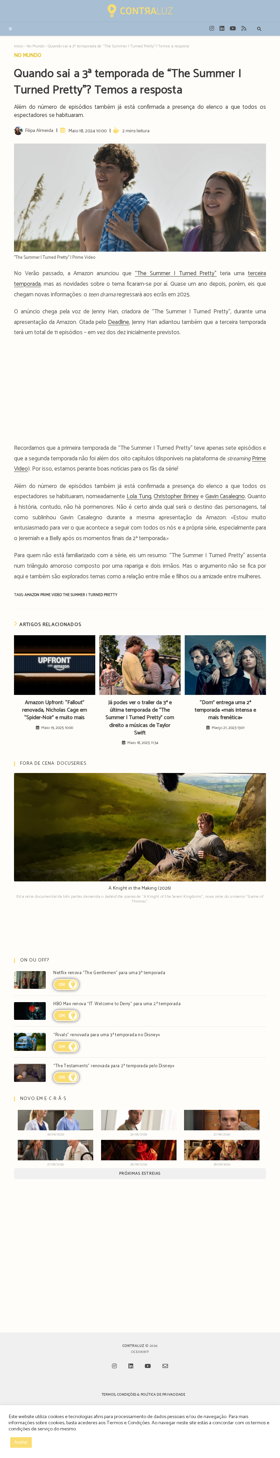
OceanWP (140, 1352)
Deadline (118, 322)
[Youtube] (148, 1367)
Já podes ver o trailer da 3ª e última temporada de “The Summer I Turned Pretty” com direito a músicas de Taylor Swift (140, 718)
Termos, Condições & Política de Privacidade (143, 1394)
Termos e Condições (128, 1423)
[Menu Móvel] (11, 29)
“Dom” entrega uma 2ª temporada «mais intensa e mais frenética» (225, 710)
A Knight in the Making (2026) (140, 888)
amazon (32, 595)
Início (18, 46)
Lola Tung (139, 496)
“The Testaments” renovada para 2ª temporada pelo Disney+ (113, 1066)
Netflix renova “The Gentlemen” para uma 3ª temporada (109, 973)
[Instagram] (114, 1367)
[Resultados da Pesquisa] (259, 29)
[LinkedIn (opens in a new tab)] (222, 29)
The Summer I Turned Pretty (90, 595)
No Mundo (35, 46)
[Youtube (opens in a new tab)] (233, 29)
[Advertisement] (140, 392)
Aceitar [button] (21, 1442)
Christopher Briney (176, 496)
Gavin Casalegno (225, 496)
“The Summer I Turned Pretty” (175, 273)
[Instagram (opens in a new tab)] (212, 29)
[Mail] (165, 1367)
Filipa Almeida (39, 131)
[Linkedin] (130, 1367)
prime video (51, 595)
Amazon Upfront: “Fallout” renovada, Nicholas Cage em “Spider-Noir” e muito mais (54, 710)
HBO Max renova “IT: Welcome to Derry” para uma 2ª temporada (117, 1004)
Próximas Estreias (139, 1173)
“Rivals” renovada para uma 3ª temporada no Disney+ (106, 1035)
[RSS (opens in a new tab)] (244, 29)
